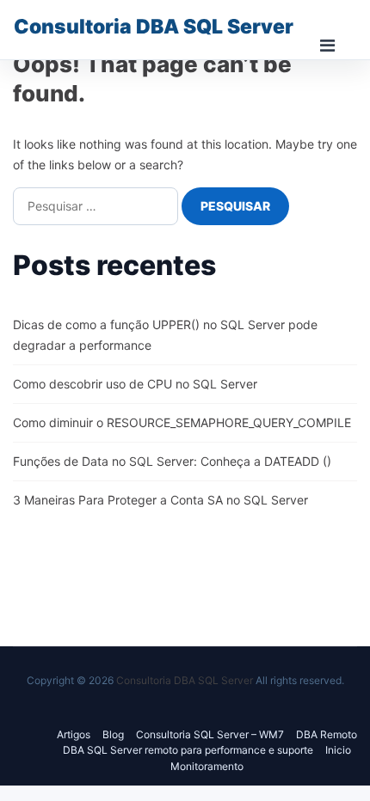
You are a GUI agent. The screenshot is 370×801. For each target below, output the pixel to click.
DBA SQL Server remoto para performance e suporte (188, 749)
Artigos (73, 734)
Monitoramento (207, 766)
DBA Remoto (326, 734)
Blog (113, 734)
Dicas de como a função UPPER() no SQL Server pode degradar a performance (165, 334)
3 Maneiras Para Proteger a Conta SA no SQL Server (160, 499)
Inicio (338, 749)
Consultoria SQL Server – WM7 (210, 734)
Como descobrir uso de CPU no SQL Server (135, 383)
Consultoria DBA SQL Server (153, 27)
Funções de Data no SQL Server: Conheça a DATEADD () (172, 461)
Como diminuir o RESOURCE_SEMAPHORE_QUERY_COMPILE (182, 422)
